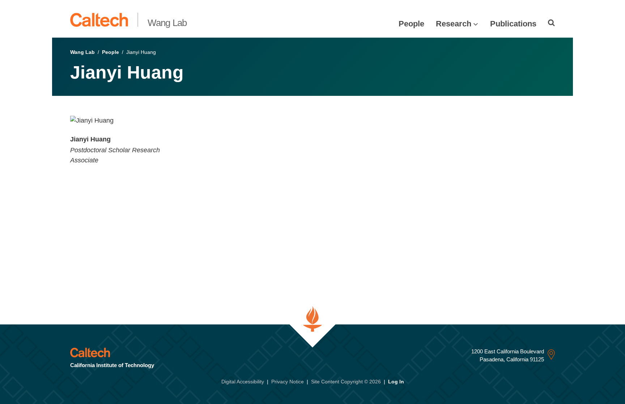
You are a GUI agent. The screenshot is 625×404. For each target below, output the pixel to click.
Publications (513, 23)
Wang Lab (167, 22)
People (411, 23)
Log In (396, 381)
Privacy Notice (287, 381)
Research (453, 23)
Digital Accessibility (242, 381)
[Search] (551, 22)
